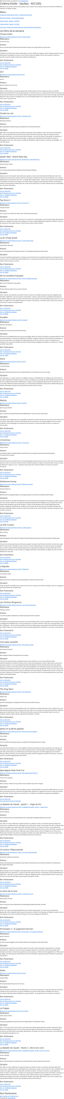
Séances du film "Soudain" (20, 320)
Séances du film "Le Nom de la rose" (22, 894)
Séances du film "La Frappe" (20, 1011)
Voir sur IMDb (4, 68)
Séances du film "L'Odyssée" (20, 569)
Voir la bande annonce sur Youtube (10, 65)
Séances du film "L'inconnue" (20, 443)
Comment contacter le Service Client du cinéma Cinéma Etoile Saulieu (20, 27)
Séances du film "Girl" (18, 74)
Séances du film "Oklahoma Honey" (22, 484)
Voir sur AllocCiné (5, 63)
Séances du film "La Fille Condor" (21, 528)
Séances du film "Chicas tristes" (21, 37)
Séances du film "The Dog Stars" (21, 692)
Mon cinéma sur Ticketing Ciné (9, 1096)
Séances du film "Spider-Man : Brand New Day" (26, 159)
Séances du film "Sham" (19, 973)
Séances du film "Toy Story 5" (20, 203)
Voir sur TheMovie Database (8, 66)
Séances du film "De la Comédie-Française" (24, 278)
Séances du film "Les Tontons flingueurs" (24, 605)
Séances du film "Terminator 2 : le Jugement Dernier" (27, 932)
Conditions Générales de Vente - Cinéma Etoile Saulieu (16, 15)
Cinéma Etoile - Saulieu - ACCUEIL (9, 21)
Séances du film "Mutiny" (19, 403)
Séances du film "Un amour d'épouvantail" (24, 852)
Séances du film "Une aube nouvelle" (23, 645)
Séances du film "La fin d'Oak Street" (23, 241)
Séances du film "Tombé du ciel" (21, 116)
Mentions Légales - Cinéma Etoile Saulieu (12, 18)
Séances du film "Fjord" (19, 361)
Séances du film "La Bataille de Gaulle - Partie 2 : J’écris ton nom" (31, 1051)
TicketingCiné (24, 1)
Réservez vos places (6, 37)
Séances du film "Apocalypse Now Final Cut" (25, 773)
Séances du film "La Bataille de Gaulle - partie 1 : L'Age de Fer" (30, 807)
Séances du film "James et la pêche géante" (24, 731)
